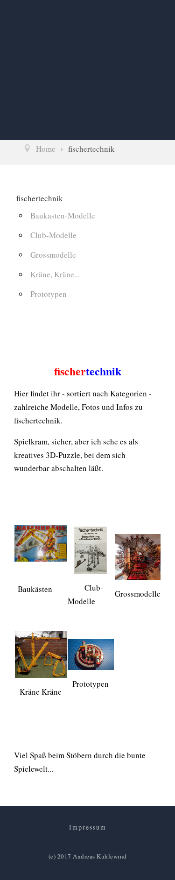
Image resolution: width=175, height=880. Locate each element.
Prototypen (48, 294)
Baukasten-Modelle (62, 215)
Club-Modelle (53, 235)
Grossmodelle (53, 254)
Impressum (87, 827)
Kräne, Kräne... (55, 274)
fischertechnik (39, 198)
